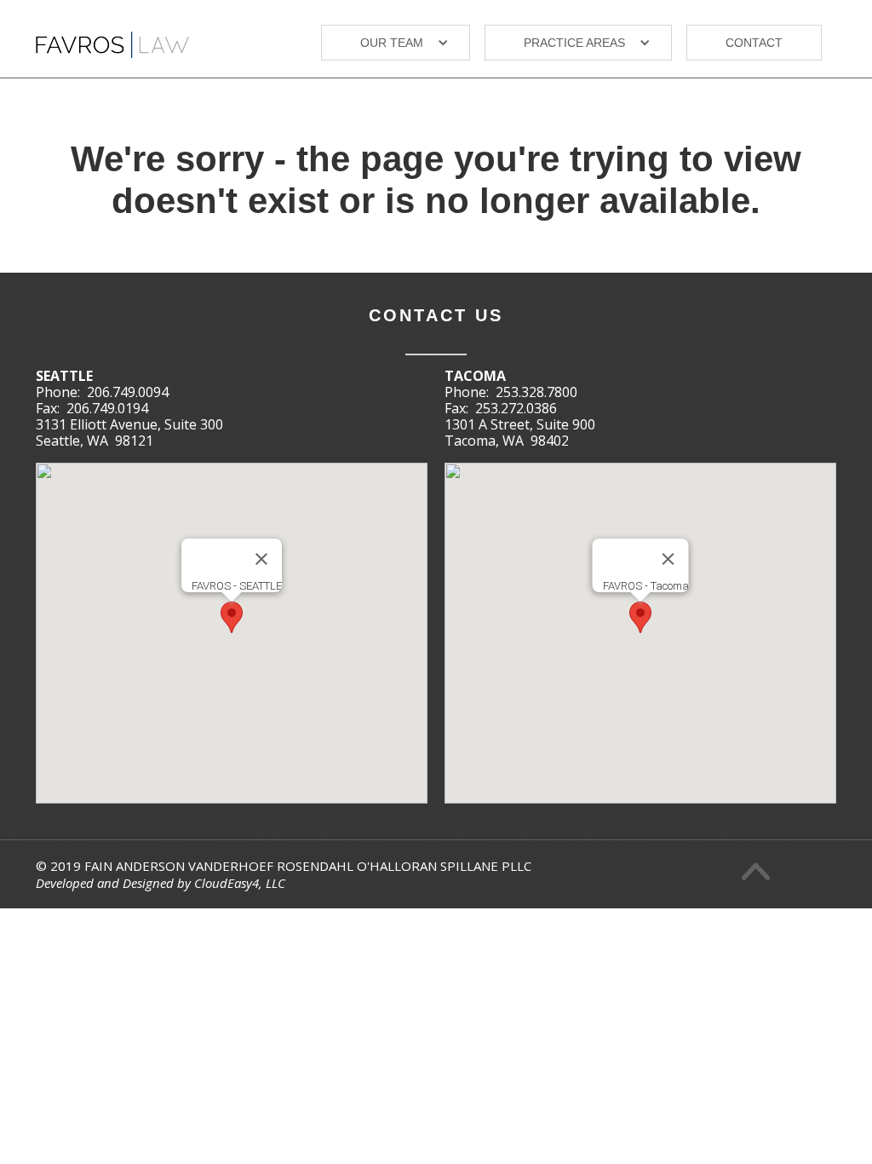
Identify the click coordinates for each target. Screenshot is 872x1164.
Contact (754, 42)
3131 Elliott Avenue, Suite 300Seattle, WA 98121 (129, 432)
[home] (112, 38)
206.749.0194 (107, 408)
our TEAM (391, 42)
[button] (395, 43)
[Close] (261, 559)
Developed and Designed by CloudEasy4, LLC (160, 882)
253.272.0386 (516, 408)
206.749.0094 (128, 392)
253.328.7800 (536, 392)
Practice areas (574, 42)
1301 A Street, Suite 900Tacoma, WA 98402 (520, 432)
